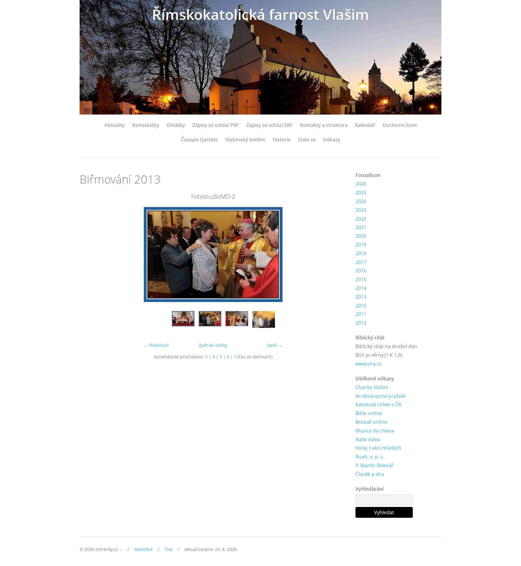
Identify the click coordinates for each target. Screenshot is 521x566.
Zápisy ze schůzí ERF (269, 125)
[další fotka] (336, 254)
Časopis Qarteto (199, 139)
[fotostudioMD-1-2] (183, 322)
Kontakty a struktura (324, 125)
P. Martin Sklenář (374, 465)
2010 (360, 305)
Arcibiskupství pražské (380, 396)
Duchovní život (400, 125)
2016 (360, 270)
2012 (360, 322)
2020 (360, 236)
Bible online (368, 413)
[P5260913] (263, 322)
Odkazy (331, 139)
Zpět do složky (213, 345)
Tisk (168, 549)
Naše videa (367, 439)
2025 (360, 192)
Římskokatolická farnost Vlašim (260, 14)
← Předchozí (156, 345)
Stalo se (307, 139)
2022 (360, 218)
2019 (360, 244)
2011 (360, 314)
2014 (360, 288)
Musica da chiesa (374, 430)
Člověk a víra (369, 474)
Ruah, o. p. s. (369, 456)
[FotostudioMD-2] (210, 322)
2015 (360, 279)
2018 (360, 253)
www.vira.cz (368, 363)
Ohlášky (175, 125)
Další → (275, 345)
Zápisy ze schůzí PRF (215, 125)
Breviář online (371, 422)
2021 (360, 227)
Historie (282, 139)
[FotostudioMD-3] (237, 322)
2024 (360, 201)
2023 (360, 210)
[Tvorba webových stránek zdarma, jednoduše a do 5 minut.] (121, 550)
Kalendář (365, 125)
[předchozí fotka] (89, 254)
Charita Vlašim (371, 387)
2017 (360, 262)
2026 (360, 184)
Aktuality (114, 125)
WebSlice (143, 549)
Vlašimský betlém (245, 139)
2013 (360, 297)
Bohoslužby (145, 125)
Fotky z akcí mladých (378, 448)
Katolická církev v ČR (378, 404)
